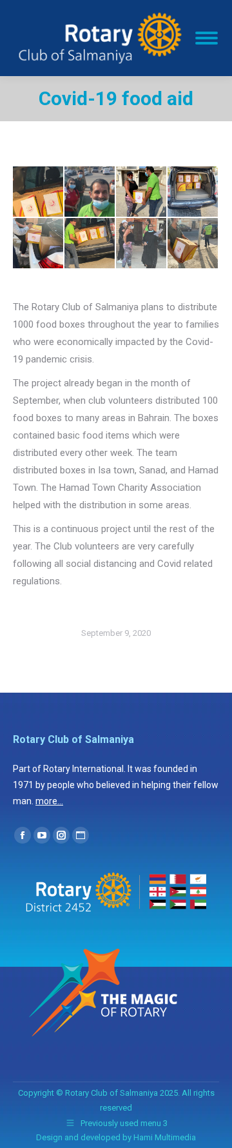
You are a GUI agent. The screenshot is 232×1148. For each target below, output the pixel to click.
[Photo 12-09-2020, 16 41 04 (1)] (90, 244)
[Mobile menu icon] (206, 38)
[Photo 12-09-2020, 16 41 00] (38, 244)
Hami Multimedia (164, 1137)
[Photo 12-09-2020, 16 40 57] (193, 192)
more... (49, 801)
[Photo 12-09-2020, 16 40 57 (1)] (142, 192)
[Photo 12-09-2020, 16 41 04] (142, 244)
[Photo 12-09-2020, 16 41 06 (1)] (193, 244)
